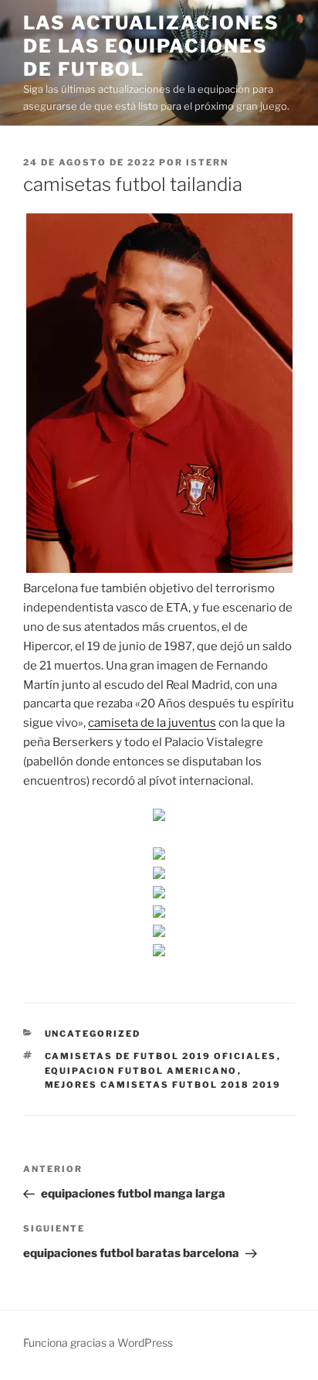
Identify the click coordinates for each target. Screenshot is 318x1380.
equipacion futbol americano (141, 1070)
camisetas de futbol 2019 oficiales (161, 1056)
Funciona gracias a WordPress (98, 1342)
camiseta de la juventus (152, 723)
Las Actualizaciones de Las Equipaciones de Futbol (151, 46)
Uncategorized (93, 1033)
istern (207, 162)
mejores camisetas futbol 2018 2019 (163, 1084)
